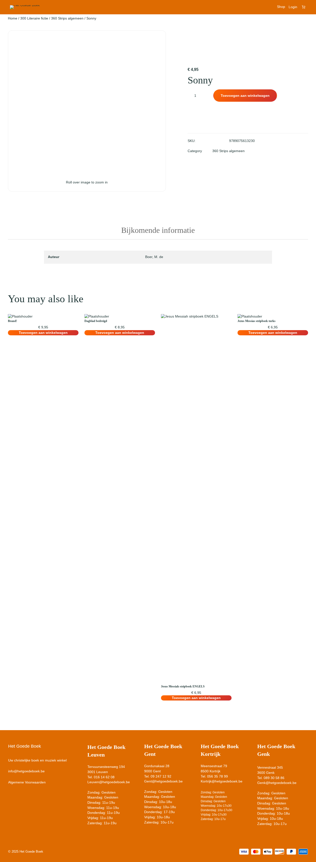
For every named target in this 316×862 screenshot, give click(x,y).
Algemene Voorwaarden (27, 782)
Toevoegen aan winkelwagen (245, 96)
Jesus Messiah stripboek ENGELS (183, 686)
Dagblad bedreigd (95, 321)
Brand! (12, 321)
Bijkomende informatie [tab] (158, 230)
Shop (281, 7)
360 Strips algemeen (67, 18)
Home (12, 18)
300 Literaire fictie (34, 18)
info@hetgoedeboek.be (26, 771)
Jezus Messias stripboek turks (256, 321)
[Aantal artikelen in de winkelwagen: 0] (303, 7)
